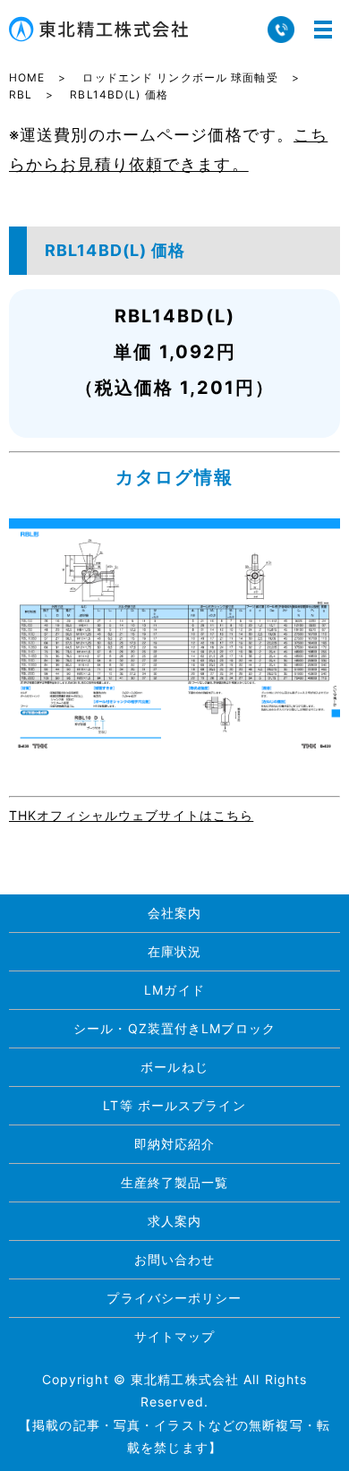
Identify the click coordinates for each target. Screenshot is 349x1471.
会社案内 (174, 912)
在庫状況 (174, 951)
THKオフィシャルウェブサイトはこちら (131, 815)
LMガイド (174, 989)
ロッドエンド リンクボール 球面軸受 (179, 77)
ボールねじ (174, 1066)
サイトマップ (175, 1336)
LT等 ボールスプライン (174, 1105)
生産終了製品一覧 (175, 1182)
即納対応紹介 (175, 1143)
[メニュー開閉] (323, 29)
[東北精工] (174, 633)
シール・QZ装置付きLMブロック (174, 1028)
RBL (20, 94)
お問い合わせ (175, 1259)
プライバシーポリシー (174, 1297)
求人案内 (174, 1220)
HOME (27, 77)
